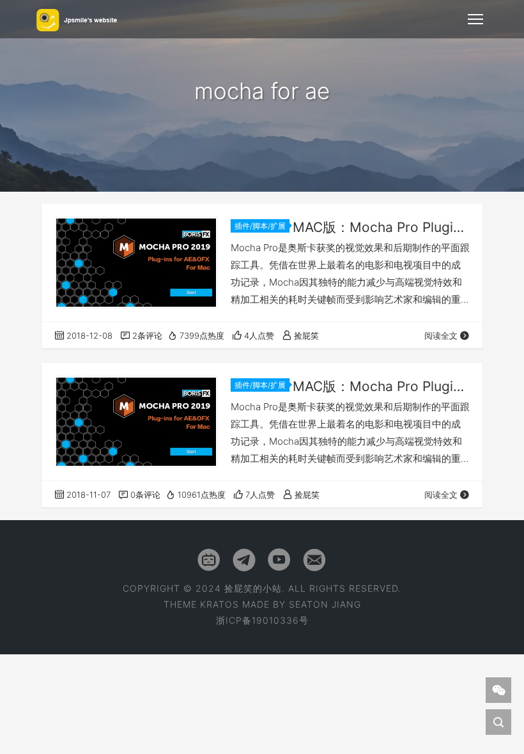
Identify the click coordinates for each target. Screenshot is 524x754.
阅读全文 (441, 335)
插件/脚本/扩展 (260, 226)
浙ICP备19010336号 (262, 620)
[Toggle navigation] (475, 19)
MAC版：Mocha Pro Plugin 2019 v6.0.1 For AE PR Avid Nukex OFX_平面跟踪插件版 (381, 227)
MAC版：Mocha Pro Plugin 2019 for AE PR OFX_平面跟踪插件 (381, 386)
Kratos (219, 604)
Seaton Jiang (325, 604)
